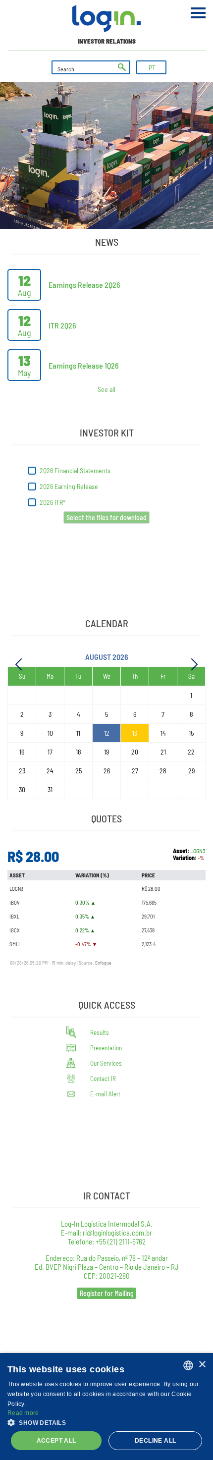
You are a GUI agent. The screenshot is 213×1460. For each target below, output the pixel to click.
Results (99, 1032)
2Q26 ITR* (53, 502)
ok (121, 67)
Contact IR (103, 1078)
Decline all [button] (155, 1440)
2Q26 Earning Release (70, 486)
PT (152, 67)
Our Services (106, 1063)
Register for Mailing (107, 1293)
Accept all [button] (56, 1440)
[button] (106, 1421)
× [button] (202, 1364)
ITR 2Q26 (62, 325)
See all (106, 389)
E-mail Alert (105, 1094)
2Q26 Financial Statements (76, 470)
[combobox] (188, 1365)
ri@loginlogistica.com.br (117, 1232)
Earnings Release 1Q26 (84, 365)
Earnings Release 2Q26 (84, 284)
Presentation (106, 1048)
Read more (23, 1412)
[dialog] (106, 1406)
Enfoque (103, 963)
